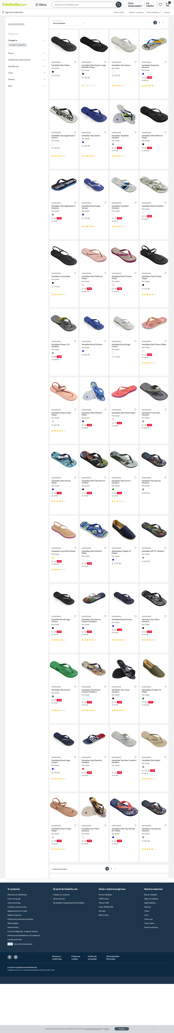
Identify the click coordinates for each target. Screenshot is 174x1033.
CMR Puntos (104, 899)
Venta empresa (59, 899)
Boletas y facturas (15, 915)
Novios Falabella (105, 895)
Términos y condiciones (57, 957)
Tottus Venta (149, 923)
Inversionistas (13, 927)
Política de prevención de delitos (20, 919)
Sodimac (147, 907)
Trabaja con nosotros (61, 895)
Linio (146, 915)
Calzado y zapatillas (17, 45)
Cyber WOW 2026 (106, 907)
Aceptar (122, 1029)
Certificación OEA (15, 939)
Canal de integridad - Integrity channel (23, 931)
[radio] (83, 86)
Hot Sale (102, 911)
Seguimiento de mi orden (17, 911)
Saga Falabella (149, 903)
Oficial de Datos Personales (112, 957)
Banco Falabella (150, 895)
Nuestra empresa (151, 927)
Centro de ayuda (14, 899)
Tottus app (148, 919)
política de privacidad (93, 1029)
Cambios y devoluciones (17, 907)
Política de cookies (75, 957)
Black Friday (104, 915)
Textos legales (13, 923)
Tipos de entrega (14, 903)
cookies (106, 1029)
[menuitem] (117, 12)
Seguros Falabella (151, 899)
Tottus (146, 911)
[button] (87, 4)
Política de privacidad (92, 957)
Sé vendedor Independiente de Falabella (68, 903)
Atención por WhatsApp (17, 895)
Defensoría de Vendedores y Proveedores (24, 935)
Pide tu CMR (104, 903)
